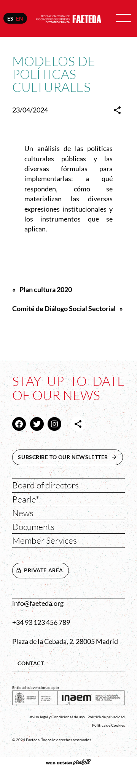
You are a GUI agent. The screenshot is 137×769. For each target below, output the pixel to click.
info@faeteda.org (38, 603)
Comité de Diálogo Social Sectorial (64, 309)
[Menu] (123, 18)
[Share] (117, 110)
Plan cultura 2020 (45, 290)
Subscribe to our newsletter (70, 457)
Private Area (43, 570)
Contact (31, 663)
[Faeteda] (68, 18)
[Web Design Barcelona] (68, 763)
